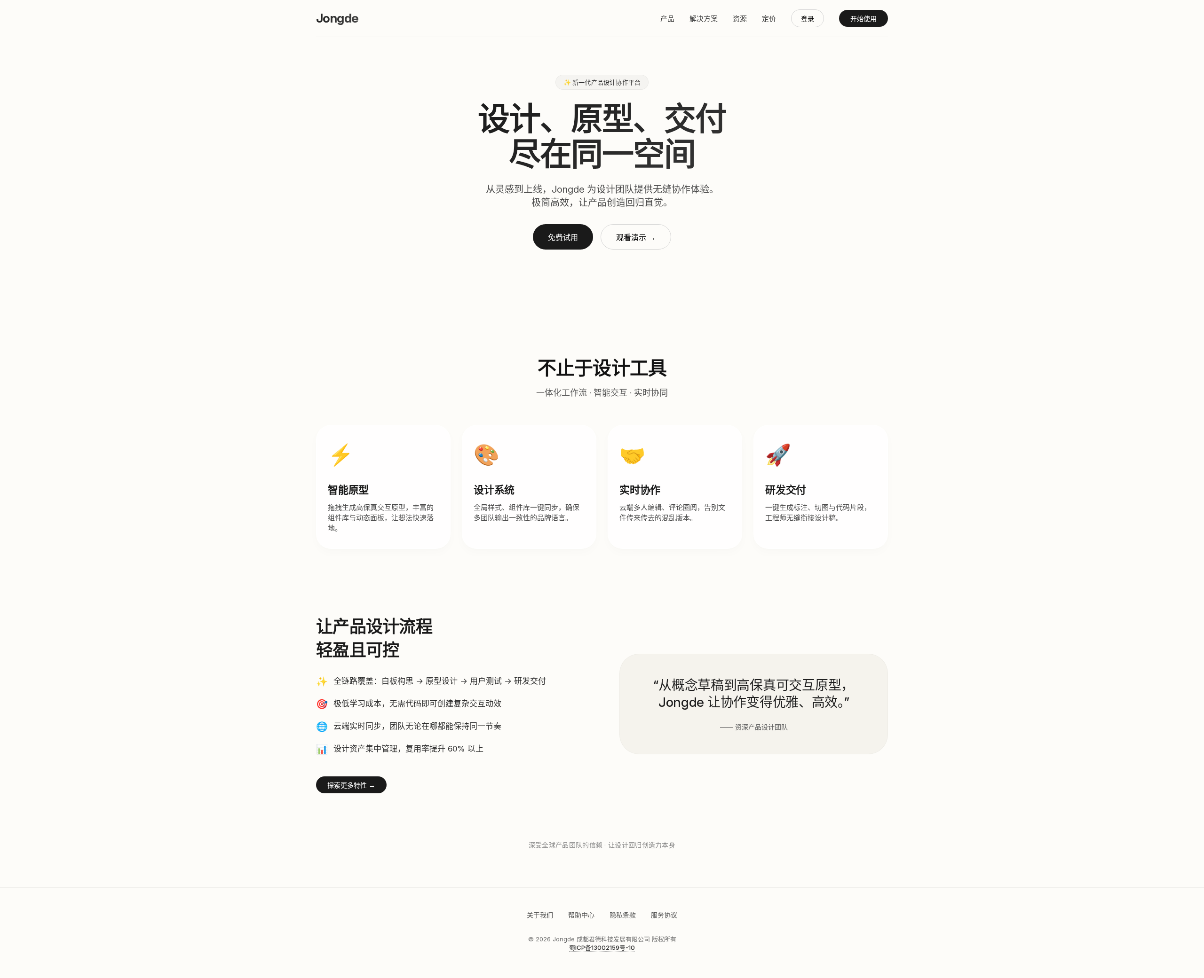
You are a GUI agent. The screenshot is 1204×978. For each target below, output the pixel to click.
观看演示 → (636, 238)
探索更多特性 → (351, 785)
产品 (667, 18)
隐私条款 (623, 915)
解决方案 (703, 18)
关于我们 (540, 915)
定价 (769, 18)
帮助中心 (581, 915)
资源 (740, 18)
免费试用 (563, 238)
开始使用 (863, 19)
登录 (807, 19)
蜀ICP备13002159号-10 (602, 947)
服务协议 (664, 915)
